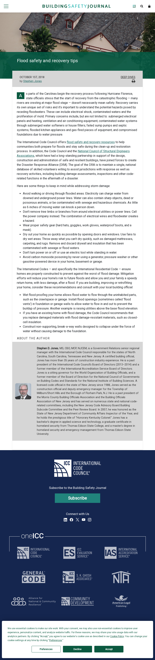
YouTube (83, 519)
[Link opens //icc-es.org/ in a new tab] (77, 553)
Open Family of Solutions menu (134, 6)
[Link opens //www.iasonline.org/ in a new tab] (121, 553)
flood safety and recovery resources (91, 142)
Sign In (149, 6)
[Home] (77, 6)
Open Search (142, 6)
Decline (77, 649)
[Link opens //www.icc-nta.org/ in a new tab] (121, 577)
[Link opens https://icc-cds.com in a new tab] (77, 601)
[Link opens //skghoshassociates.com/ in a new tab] (77, 577)
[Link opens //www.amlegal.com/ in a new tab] (121, 601)
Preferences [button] (55, 640)
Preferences (46, 649)
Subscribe (77, 498)
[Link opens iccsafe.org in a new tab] (33, 553)
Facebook (71, 519)
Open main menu (6, 6)
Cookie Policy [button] (117, 636)
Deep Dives (128, 77)
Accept (109, 649)
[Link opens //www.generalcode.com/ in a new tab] (33, 577)
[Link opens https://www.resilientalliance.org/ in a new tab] (33, 601)
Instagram (89, 519)
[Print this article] (133, 81)
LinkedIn (65, 519)
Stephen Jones (32, 81)
